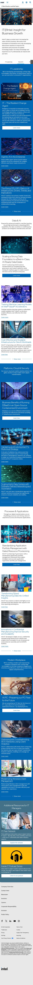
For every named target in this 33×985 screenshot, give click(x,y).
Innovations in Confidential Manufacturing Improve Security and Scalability (15, 631)
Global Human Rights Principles (16, 952)
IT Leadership (8, 62)
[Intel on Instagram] (18, 921)
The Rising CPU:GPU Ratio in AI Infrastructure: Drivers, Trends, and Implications (16, 190)
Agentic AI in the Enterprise (13, 156)
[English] (26, 2)
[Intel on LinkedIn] (10, 921)
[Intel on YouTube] (14, 921)
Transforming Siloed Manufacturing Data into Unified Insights (15, 595)
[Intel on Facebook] (2, 921)
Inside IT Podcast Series (11, 866)
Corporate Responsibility (8, 906)
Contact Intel (5, 890)
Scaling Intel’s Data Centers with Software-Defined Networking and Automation (16, 486)
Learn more (4, 166)
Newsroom (4, 894)
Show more (17, 211)
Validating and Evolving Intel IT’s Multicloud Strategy (15, 448)
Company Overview (7, 886)
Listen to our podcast (16, 876)
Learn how (4, 354)
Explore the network (16, 843)
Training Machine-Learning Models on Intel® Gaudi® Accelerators (16, 305)
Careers (3, 902)
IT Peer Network (8, 831)
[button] (16, 172)
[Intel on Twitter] (6, 921)
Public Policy (5, 914)
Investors (4, 898)
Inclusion (4, 910)
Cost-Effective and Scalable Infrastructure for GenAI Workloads (16, 341)
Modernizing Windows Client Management (13, 779)
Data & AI (20, 62)
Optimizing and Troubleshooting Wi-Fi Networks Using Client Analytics (15, 741)
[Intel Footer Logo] (4, 969)
